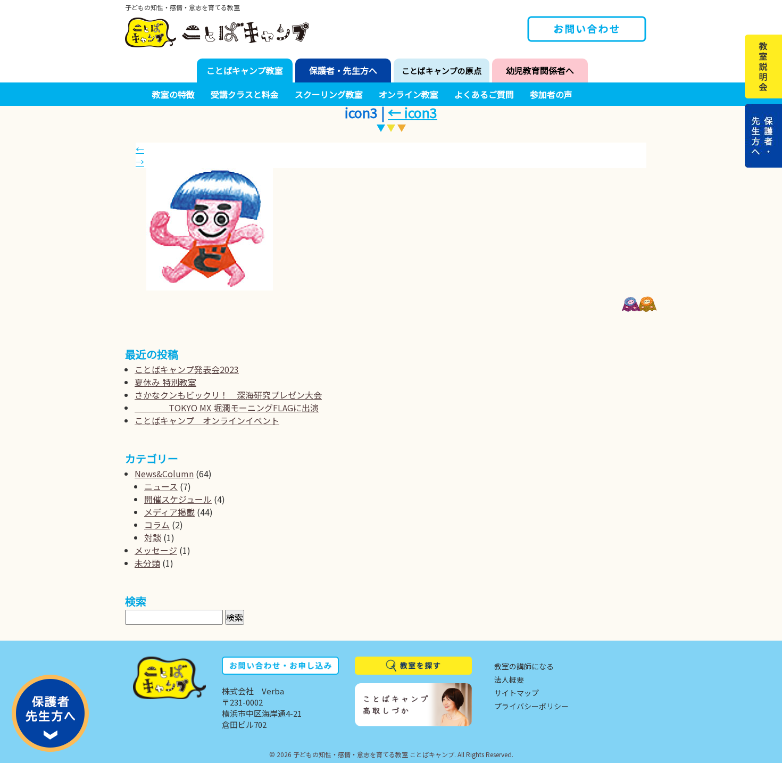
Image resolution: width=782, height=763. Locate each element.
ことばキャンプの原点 (441, 70)
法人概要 (509, 679)
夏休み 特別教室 (165, 382)
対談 (152, 537)
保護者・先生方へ (343, 70)
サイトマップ (516, 692)
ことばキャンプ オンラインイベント (207, 420)
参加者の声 (551, 94)
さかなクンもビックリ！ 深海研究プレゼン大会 (228, 394)
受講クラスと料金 (245, 94)
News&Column (164, 473)
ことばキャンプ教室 (244, 70)
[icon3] (396, 229)
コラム (157, 524)
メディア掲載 (169, 511)
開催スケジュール (178, 499)
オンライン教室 (408, 94)
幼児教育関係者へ (540, 70)
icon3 (412, 112)
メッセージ (156, 550)
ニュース (161, 486)
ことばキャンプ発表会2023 (187, 369)
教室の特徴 (173, 94)
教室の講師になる (524, 666)
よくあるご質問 (484, 94)
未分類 (147, 563)
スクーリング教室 (329, 94)
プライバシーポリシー (531, 706)
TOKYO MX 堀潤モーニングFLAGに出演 (227, 407)
